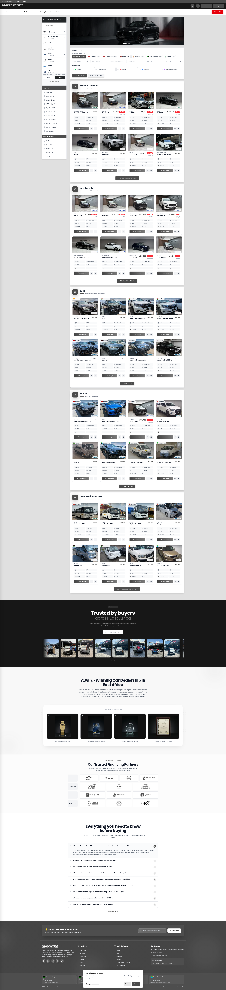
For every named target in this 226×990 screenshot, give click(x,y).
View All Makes (54, 82)
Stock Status (76, 65)
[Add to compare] (95, 128)
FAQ (81, 962)
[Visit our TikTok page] (62, 961)
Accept (136, 984)
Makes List (83, 956)
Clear (48, 78)
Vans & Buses (121, 965)
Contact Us (83, 965)
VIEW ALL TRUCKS (127, 486)
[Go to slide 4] (128, 43)
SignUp (207, 6)
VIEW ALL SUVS (127, 383)
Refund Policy (180, 987)
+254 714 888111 (157, 952)
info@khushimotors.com (160, 955)
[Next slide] (181, 31)
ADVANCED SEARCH (96, 76)
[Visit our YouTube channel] (57, 961)
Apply (61, 78)
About (5, 12)
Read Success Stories (112, 632)
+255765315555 (156, 981)
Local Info (24, 12)
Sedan (118, 950)
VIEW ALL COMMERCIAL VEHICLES (127, 589)
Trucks (119, 959)
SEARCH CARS (80, 76)
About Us (83, 950)
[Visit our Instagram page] (53, 961)
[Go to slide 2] (125, 43)
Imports (64, 12)
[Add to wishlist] (91, 128)
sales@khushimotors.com (51, 982)
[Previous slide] (73, 31)
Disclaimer (170, 987)
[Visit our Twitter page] (48, 961)
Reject (127, 984)
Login (218, 6)
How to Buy (83, 959)
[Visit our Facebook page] (43, 961)
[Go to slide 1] (124, 43)
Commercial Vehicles (123, 962)
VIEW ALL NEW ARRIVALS (127, 281)
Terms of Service (149, 987)
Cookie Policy (161, 987)
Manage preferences (92, 984)
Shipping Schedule (45, 12)
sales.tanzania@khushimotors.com (161, 982)
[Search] (192, 6)
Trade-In (56, 12)
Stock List (14, 12)
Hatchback (120, 956)
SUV (118, 953)
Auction (34, 12)
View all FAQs (112, 911)
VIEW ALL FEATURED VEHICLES (127, 178)
